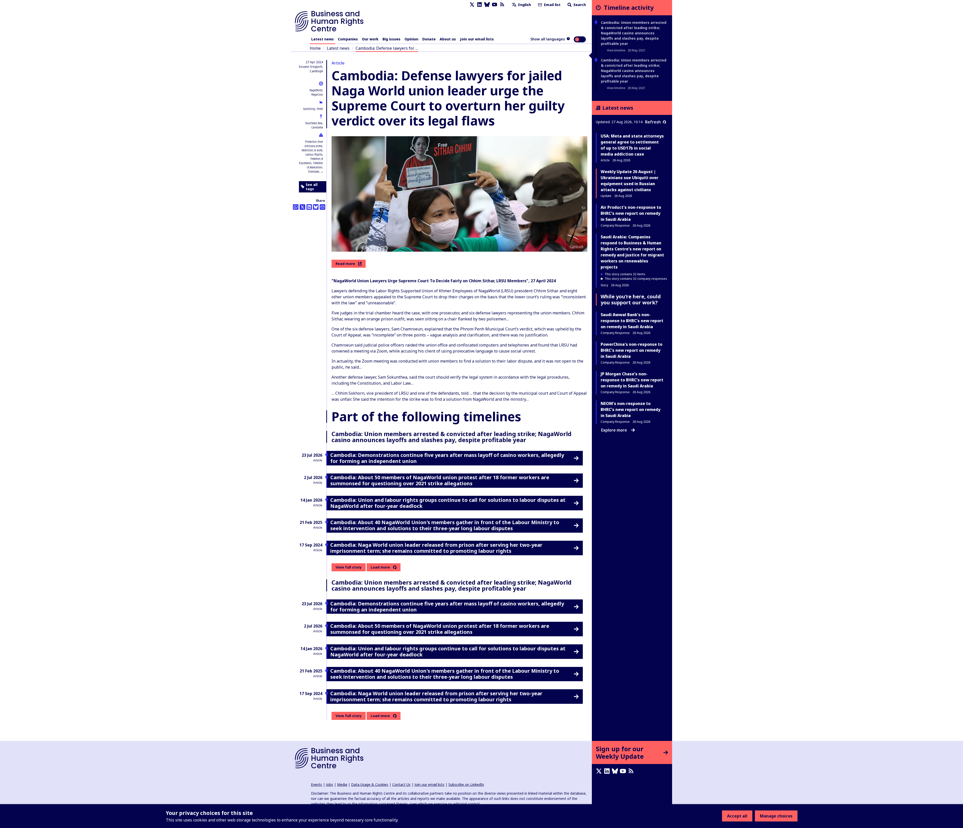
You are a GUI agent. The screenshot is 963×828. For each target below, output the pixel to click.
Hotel (320, 108)
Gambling (309, 108)
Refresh (653, 122)
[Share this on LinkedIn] (309, 207)
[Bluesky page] (487, 4)
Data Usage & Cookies (369, 784)
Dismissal (313, 171)
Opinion (411, 39)
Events (316, 784)
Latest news (322, 39)
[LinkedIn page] (479, 4)
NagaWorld (315, 90)
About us (448, 39)
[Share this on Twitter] (302, 207)
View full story (349, 567)
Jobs (329, 784)
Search (579, 4)
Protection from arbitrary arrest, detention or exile (312, 146)
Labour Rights (313, 154)
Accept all (737, 816)
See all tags (311, 186)
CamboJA (576, 246)
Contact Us (401, 784)
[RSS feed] (502, 4)
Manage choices (776, 816)
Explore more (614, 430)
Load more (380, 567)
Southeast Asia (313, 123)
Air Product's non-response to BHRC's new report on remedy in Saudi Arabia (631, 213)
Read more (345, 263)
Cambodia (317, 127)
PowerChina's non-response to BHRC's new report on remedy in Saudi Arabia (631, 350)
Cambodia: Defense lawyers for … (387, 48)
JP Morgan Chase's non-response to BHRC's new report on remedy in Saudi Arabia (632, 380)
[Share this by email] (322, 207)
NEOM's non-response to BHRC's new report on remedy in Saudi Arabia (630, 409)
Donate (429, 39)
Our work (370, 39)
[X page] (472, 4)
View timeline (616, 50)
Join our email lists (477, 39)
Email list (551, 4)
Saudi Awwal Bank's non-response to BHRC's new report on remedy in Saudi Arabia (632, 320)
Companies (348, 39)
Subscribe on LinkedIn (466, 784)
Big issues (391, 39)
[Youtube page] (495, 4)
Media (342, 784)
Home (315, 48)
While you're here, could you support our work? (631, 299)
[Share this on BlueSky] (315, 207)
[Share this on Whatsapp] (295, 207)
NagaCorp (317, 94)
